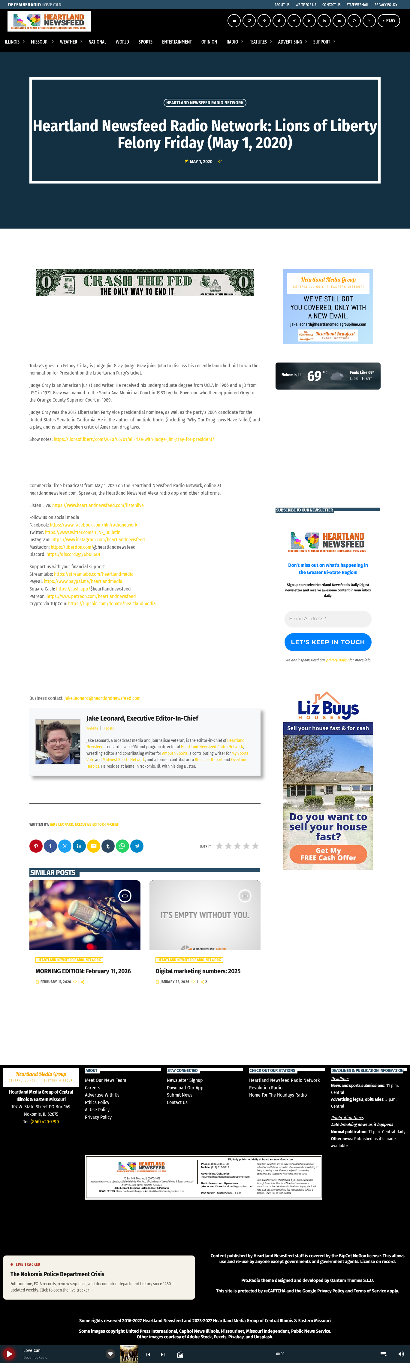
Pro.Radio (250, 1280)
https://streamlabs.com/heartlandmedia (94, 574)
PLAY (389, 20)
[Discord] (339, 20)
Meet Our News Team (105, 1080)
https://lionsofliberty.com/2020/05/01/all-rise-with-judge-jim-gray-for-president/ (134, 439)
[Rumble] (309, 20)
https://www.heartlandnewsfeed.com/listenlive (98, 505)
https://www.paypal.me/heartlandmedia (83, 581)
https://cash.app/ (73, 589)
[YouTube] (234, 20)
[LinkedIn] (324, 20)
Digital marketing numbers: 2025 (197, 971)
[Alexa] (354, 20)
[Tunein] (264, 20)
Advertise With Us (102, 1095)
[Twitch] (249, 20)
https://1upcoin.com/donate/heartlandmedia (112, 603)
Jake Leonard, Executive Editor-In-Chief (142, 718)
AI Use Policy (97, 1110)
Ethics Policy (97, 1102)
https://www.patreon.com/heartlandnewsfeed (91, 596)
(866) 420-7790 (45, 1122)
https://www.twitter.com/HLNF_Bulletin (82, 532)
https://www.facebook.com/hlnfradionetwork (93, 525)
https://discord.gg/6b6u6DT (74, 554)
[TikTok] (279, 20)
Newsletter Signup (185, 1080)
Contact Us (177, 1102)
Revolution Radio (265, 1088)
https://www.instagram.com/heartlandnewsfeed (98, 539)
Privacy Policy (98, 1117)
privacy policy (337, 660)
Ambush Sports (175, 753)
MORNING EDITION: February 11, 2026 (83, 971)
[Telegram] (294, 20)
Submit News (179, 1095)
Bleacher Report (209, 759)
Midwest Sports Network (124, 759)
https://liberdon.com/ (72, 547)
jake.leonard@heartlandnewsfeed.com (102, 698)
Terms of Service (370, 1291)
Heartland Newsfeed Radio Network (204, 102)
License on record (377, 1261)
